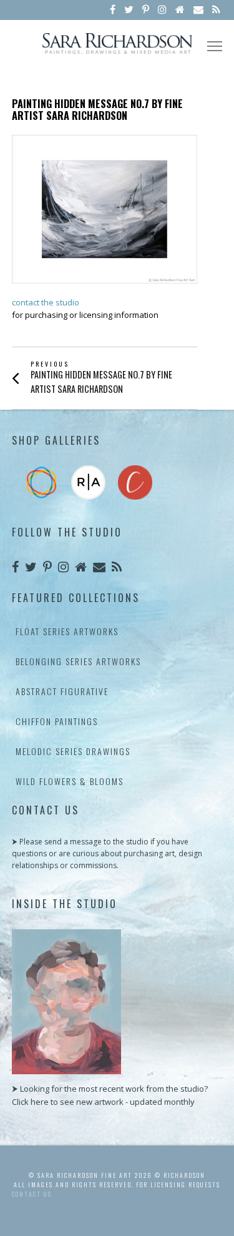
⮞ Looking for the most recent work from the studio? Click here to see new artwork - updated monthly (110, 1095)
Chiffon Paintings (57, 721)
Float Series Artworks (67, 631)
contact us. (33, 1194)
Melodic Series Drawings (73, 751)
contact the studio (45, 302)
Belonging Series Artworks (78, 661)
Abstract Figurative (62, 691)
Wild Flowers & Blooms (70, 781)
